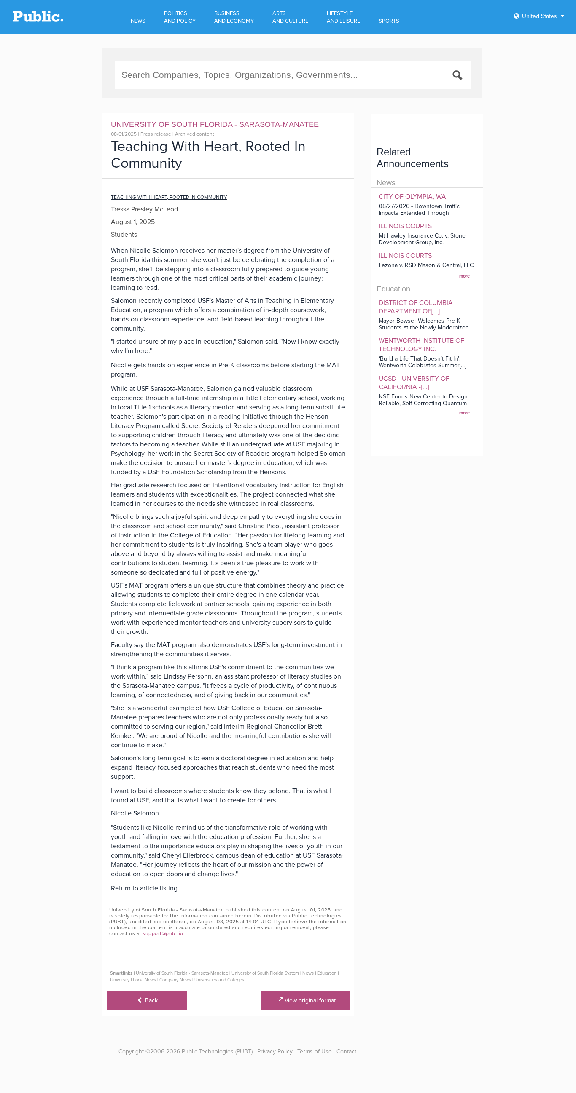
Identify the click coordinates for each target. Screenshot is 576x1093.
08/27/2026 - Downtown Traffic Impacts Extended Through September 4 (419, 213)
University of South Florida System (265, 973)
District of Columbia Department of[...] (416, 307)
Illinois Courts (405, 226)
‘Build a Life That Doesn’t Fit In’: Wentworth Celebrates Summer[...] (422, 362)
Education (326, 973)
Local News (144, 980)
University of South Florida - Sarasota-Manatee (182, 973)
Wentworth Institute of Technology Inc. (421, 345)
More (464, 276)
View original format (309, 1000)
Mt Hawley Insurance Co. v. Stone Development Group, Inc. (422, 239)
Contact (346, 1051)
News (308, 973)
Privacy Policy (275, 1051)
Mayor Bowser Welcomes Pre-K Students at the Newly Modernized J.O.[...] (424, 327)
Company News (175, 980)
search (458, 76)
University (119, 980)
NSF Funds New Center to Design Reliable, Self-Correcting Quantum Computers (423, 403)
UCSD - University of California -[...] (414, 382)
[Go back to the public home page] (38, 20)
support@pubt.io (163, 933)
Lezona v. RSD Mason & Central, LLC (426, 265)
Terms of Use (314, 1051)
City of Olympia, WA (412, 196)
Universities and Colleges (219, 980)
